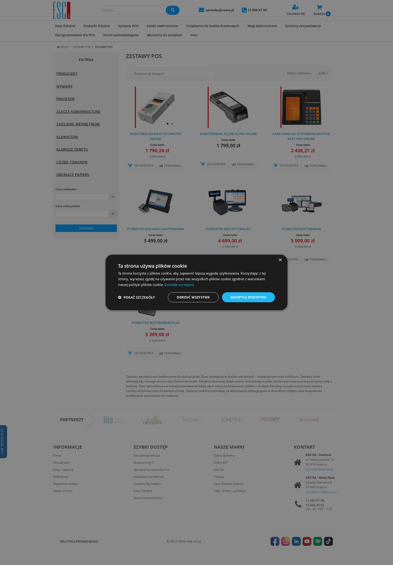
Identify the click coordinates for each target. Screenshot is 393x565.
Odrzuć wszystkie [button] (193, 297)
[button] (136, 297)
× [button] (280, 260)
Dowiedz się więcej (179, 285)
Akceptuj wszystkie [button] (248, 297)
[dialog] (196, 282)
